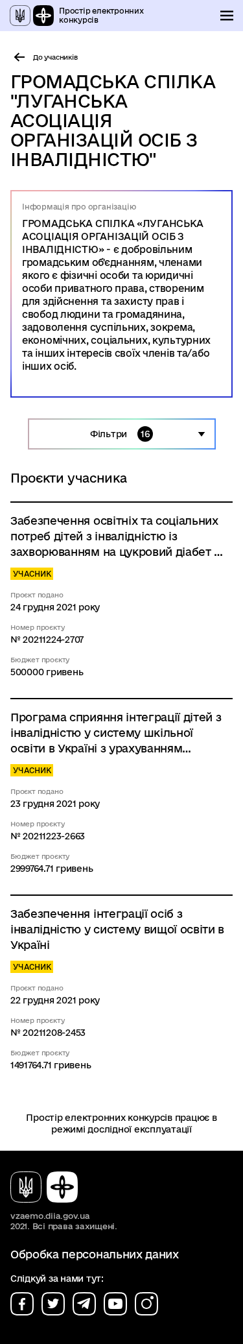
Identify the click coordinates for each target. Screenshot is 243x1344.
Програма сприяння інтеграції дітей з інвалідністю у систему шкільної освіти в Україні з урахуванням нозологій (115, 733)
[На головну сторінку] (49, 1187)
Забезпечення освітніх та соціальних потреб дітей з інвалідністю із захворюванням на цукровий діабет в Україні (115, 537)
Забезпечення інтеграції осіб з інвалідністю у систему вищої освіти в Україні (117, 929)
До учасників (55, 57)
